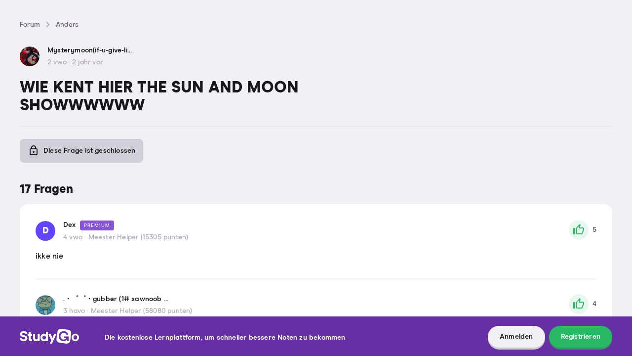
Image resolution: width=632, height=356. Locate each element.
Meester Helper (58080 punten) (142, 311)
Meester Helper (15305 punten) (138, 237)
